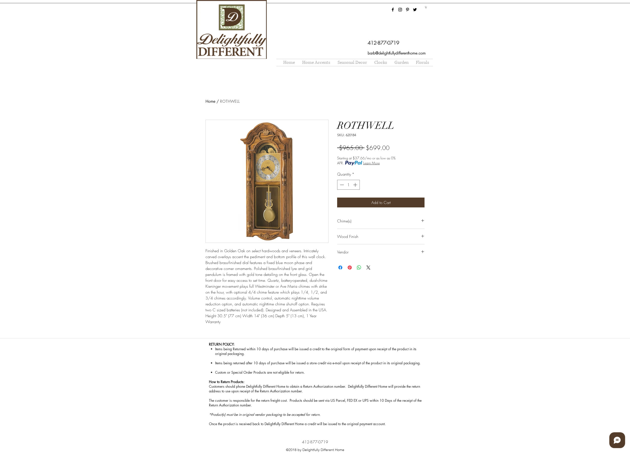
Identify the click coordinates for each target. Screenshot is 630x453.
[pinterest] (407, 9)
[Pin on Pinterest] (350, 267)
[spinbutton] (348, 184)
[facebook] (392, 9)
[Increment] (355, 184)
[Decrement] (341, 184)
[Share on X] (368, 267)
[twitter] (414, 9)
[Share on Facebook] (340, 267)
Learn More (371, 163)
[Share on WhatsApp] (359, 267)
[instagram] (400, 9)
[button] (426, 7)
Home (210, 101)
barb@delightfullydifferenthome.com (397, 53)
